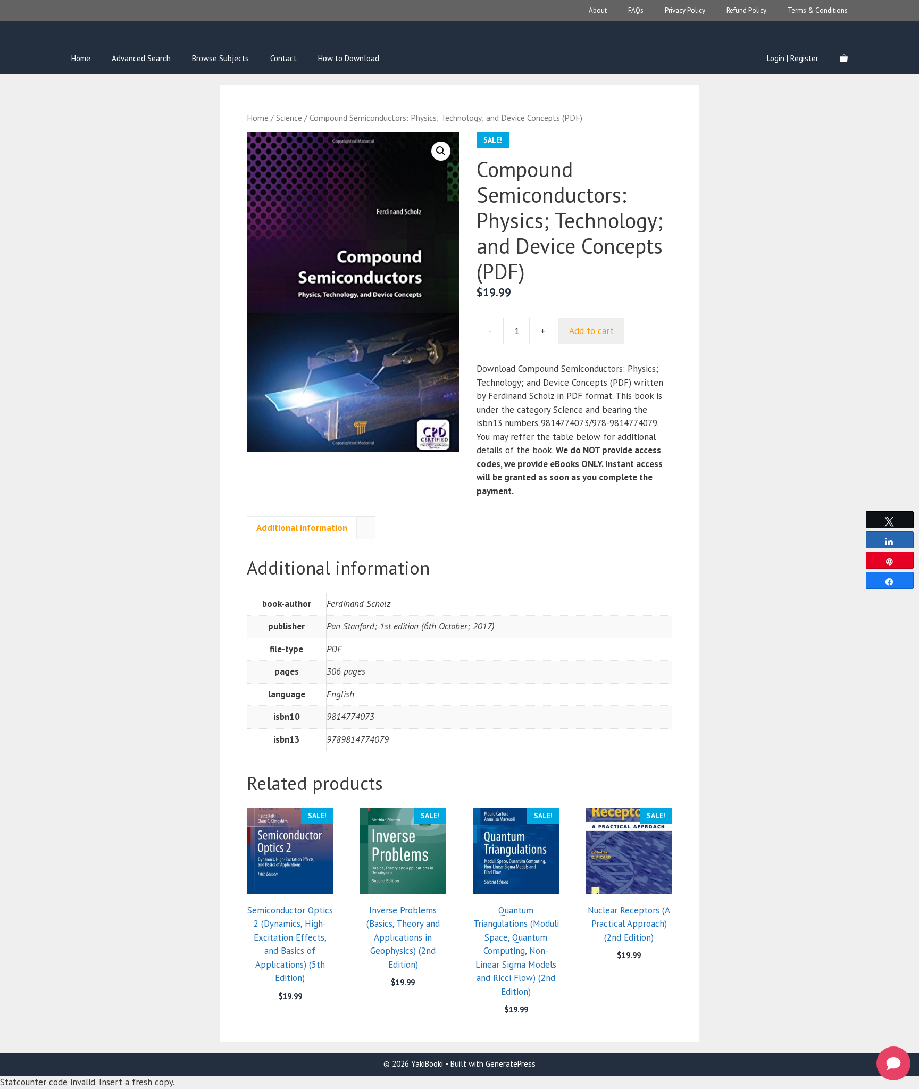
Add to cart (591, 331)
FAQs (636, 10)
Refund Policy (746, 10)
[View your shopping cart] (843, 58)
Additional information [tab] (301, 528)
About (598, 10)
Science (289, 117)
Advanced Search (141, 58)
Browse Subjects (220, 58)
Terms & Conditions (818, 10)
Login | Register (792, 58)
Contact (283, 58)
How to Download (348, 58)
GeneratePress (511, 1064)
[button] (440, 151)
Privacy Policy (685, 10)
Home (80, 58)
